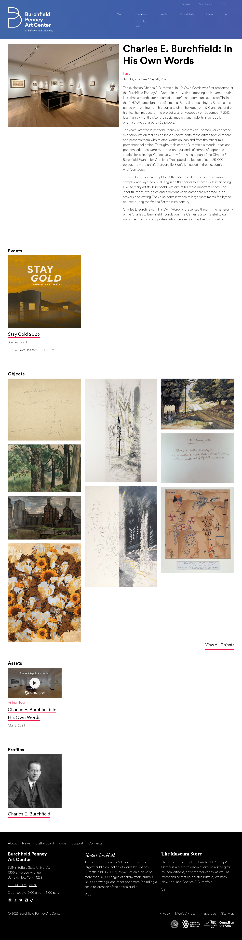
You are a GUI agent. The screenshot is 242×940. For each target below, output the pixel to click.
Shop (225, 4)
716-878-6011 (17, 885)
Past (137, 26)
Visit (120, 14)
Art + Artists (187, 14)
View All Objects (219, 645)
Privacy (164, 913)
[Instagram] (15, 900)
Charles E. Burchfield (29, 814)
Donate (186, 4)
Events (163, 14)
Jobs (62, 843)
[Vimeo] (26, 900)
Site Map (227, 913)
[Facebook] (10, 900)
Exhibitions (141, 14)
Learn (209, 14)
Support (77, 843)
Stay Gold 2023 (24, 334)
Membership (206, 4)
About (12, 843)
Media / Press (185, 913)
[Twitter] (21, 900)
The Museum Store (181, 854)
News (26, 843)
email (33, 885)
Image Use (208, 913)
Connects (95, 843)
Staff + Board (45, 843)
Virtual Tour (16, 702)
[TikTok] (32, 900)
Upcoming (141, 21)
